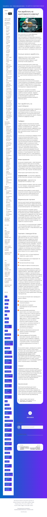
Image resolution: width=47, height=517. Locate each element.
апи (6, 401)
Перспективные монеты (8, 376)
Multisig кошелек (7, 326)
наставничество (8, 420)
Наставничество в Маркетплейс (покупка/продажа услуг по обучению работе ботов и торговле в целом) (9, 162)
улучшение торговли (7, 484)
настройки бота (7, 430)
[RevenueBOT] (35, 515)
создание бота (7, 466)
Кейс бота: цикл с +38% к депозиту (9, 201)
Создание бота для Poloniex (8, 51)
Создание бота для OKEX (8, 42)
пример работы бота (8, 448)
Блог (11, 6)
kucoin (6, 322)
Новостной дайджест (7, 367)
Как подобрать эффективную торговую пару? (9, 66)
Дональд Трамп (7, 352)
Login (41, 422)
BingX (6, 304)
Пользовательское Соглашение (23, 508)
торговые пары (7, 479)
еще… (7, 119)
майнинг (7, 417)
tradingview (7, 338)
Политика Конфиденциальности (20, 509)
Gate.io (6, 318)
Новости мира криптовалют (19, 6)
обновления (7, 439)
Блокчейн (7, 348)
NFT (6, 330)
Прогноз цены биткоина (7, 391)
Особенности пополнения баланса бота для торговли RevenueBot (9, 103)
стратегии (7, 470)
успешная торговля (7, 489)
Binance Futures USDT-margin (9, 56)
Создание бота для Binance (8, 38)
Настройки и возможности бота (7, 24)
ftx (5, 314)
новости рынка (7, 435)
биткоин (7, 404)
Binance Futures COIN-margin (9, 60)
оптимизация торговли (8, 443)
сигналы (7, 461)
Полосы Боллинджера (8, 381)
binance (6, 300)
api (6, 296)
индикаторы (7, 408)
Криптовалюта (8, 356)
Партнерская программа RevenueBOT (7, 219)
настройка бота (7, 425)
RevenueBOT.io (6, 6)
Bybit (6, 307)
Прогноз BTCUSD (7, 385)
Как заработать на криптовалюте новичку (28, 401)
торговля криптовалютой (8, 474)
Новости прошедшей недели (7, 361)
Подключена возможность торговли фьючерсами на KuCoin (9, 137)
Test (5, 228)
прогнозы (7, 452)
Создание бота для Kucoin (8, 47)
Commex (7, 311)
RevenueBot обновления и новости (7, 123)
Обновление (8, 371)
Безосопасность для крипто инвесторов (8, 343)
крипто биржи (6, 413)
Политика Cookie (30, 509)
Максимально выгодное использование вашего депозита (9, 151)
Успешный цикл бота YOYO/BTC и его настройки (8, 207)
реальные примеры (7, 457)
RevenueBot (32, 16)
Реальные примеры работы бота (8, 188)
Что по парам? (6, 397)
